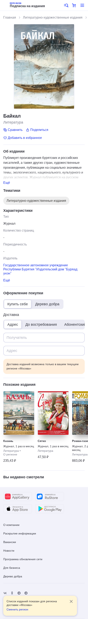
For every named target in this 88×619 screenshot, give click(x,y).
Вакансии (9, 542)
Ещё (6, 182)
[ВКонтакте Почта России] (5, 593)
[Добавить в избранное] (30, 395)
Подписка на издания (27, 6)
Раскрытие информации (19, 533)
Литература (13, 122)
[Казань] (18, 413)
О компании (11, 524)
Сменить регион (17, 609)
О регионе (10, 454)
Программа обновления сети (22, 559)
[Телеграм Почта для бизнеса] (26, 593)
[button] (65, 5)
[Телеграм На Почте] (19, 593)
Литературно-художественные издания (52, 17)
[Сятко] (53, 413)
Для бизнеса (11, 567)
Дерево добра (12, 576)
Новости (8, 550)
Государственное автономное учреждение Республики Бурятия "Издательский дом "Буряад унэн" (40, 269)
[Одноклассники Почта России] (12, 593)
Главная (9, 17)
